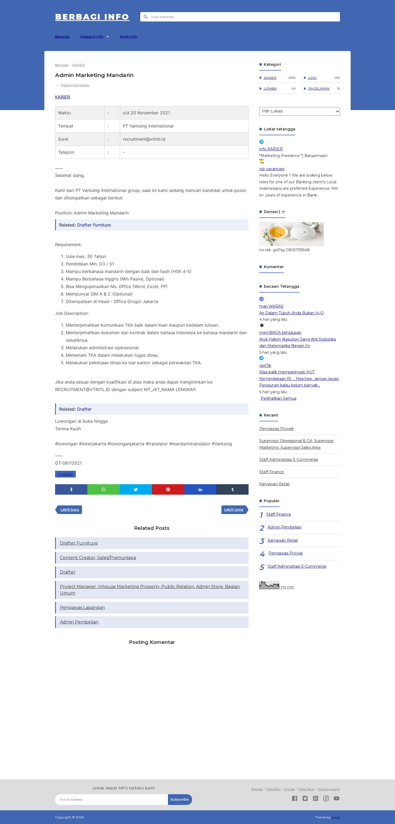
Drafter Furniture (94, 225)
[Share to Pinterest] (168, 489)
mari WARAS (271, 306)
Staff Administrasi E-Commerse (288, 459)
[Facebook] (294, 799)
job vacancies (271, 168)
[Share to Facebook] (71, 489)
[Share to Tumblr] (232, 489)
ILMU (312, 78)
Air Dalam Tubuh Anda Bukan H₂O (291, 313)
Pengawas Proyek (276, 428)
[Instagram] (326, 799)
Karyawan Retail (274, 484)
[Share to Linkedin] (200, 489)
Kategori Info (91, 37)
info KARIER (271, 149)
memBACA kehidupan (280, 332)
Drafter (84, 409)
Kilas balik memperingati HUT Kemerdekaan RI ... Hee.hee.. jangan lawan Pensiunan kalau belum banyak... (299, 379)
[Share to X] (136, 489)
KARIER (62, 97)
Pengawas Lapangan (82, 607)
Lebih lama (233, 510)
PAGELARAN (318, 88)
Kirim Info (128, 37)
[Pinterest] (315, 799)
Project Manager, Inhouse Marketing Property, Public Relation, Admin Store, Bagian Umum (150, 590)
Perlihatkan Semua (278, 398)
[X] (305, 799)
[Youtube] (336, 799)
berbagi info (92, 17)
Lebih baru (69, 510)
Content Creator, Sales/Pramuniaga (98, 557)
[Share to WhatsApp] (103, 489)
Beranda (62, 37)
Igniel (336, 817)
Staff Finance (271, 471)
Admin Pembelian (79, 622)
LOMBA (270, 88)
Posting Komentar (75, 85)
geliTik (265, 365)
